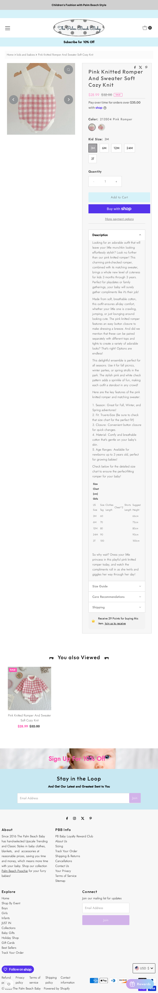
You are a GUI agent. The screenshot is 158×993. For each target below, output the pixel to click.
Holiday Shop (10, 938)
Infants (6, 918)
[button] (116, 235)
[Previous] (13, 99)
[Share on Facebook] (135, 67)
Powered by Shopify (57, 988)
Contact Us (62, 866)
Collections (8, 928)
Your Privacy (63, 871)
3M (93, 148)
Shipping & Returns (67, 856)
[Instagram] (74, 818)
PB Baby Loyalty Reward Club (74, 836)
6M (104, 148)
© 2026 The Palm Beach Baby (21, 988)
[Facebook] (67, 818)
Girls (5, 913)
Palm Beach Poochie (15, 871)
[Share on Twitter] (141, 67)
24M (130, 148)
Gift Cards (8, 942)
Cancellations (63, 861)
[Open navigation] (7, 28)
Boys (5, 908)
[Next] (68, 99)
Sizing (59, 846)
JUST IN (6, 923)
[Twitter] (82, 818)
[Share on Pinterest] (146, 67)
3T (92, 159)
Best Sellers (9, 947)
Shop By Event (11, 903)
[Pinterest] (90, 818)
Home (10, 55)
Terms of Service (66, 876)
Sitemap (60, 881)
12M (116, 148)
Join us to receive (115, 623)
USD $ (145, 968)
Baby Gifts (8, 933)
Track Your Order (66, 851)
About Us (61, 841)
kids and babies (26, 55)
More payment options (119, 219)
